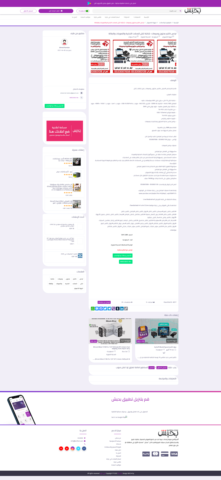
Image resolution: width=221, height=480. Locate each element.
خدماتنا (118, 444)
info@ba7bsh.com (77, 441)
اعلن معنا (118, 450)
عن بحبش (118, 438)
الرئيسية (146, 17)
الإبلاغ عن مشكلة (104, 302)
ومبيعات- (60, 279)
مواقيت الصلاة (85, 17)
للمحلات (75, 283)
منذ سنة (125, 351)
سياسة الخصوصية (115, 441)
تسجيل (151, 367)
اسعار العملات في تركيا (112, 17)
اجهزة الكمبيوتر (151, 22)
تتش (81, 283)
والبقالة (51, 283)
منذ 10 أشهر (170, 349)
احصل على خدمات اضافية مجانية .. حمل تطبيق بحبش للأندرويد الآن (115, 3)
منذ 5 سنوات (132, 36)
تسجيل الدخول (28, 10)
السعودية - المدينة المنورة (149, 36)
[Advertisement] (133, 281)
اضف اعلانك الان (54, 10)
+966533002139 (125, 261)
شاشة (52, 279)
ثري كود (103, 473)
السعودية (82, 10)
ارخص (81, 279)
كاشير (74, 279)
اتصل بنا (74, 17)
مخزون (68, 279)
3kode (120, 473)
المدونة (126, 17)
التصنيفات (137, 17)
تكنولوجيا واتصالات (165, 22)
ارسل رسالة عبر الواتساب (122, 255)
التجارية (67, 283)
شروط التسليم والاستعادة (113, 447)
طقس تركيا (97, 17)
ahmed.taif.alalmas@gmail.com (69, 93)
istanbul (80, 438)
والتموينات (59, 283)
